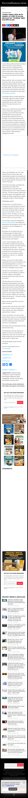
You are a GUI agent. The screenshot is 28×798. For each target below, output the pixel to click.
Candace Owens (15, 373)
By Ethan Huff (16, 605)
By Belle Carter (16, 613)
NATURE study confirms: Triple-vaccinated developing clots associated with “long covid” (15, 641)
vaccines (12, 380)
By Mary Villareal (16, 703)
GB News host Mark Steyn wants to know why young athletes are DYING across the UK (17, 730)
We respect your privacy (20, 773)
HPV (19, 374)
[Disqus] (14, 490)
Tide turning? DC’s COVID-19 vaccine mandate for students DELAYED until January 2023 (17, 737)
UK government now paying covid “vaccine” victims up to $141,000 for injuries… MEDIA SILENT (16, 691)
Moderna (13, 376)
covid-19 (12, 374)
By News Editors (16, 746)
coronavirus (5, 374)
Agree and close (12, 789)
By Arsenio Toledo (16, 660)
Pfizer (18, 376)
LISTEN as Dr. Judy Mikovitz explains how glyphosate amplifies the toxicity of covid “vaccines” (16, 626)
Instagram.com (6, 358)
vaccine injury (19, 378)
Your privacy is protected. (8, 406)
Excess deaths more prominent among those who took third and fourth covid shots (16, 723)
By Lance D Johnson (17, 709)
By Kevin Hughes (16, 651)
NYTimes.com (6, 361)
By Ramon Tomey (16, 740)
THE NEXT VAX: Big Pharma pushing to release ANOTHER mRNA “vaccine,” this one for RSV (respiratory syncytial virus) (16, 618)
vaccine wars (6, 380)
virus (17, 380)
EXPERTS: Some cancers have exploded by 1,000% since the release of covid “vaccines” (15, 684)
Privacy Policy (10, 785)
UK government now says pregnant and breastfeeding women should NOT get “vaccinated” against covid (16, 634)
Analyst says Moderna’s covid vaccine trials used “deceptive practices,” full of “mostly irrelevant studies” (17, 714)
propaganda (5, 378)
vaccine (12, 378)
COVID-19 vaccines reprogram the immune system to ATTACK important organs (17, 649)
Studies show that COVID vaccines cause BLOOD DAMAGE (16, 707)
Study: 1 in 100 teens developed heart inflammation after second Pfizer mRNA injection (16, 610)
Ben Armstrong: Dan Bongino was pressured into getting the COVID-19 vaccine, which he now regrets (17, 751)
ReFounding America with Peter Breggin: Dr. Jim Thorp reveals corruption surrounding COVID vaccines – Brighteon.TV (15, 699)
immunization (6, 376)
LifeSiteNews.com (7, 354)
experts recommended (8, 222)
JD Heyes (11, 22)
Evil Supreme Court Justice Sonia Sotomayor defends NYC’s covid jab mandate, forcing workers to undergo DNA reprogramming (16, 676)
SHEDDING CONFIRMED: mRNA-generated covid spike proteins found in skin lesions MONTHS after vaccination (16, 602)
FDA (16, 374)
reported (8, 93)
